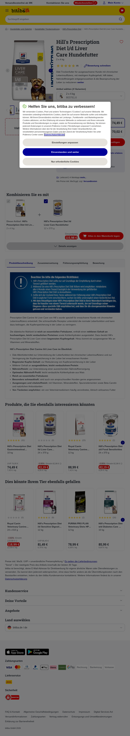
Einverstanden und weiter (65, 152)
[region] (65, 135)
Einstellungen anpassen (65, 142)
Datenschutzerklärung (54, 135)
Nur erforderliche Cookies (65, 161)
